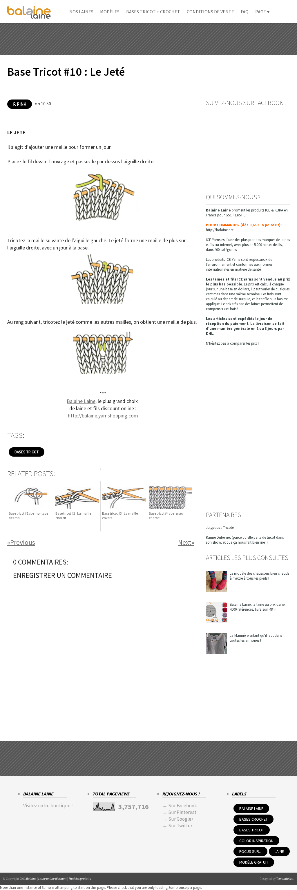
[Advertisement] (148, 39)
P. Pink (19, 104)
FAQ (245, 12)
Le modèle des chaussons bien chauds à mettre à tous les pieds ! (259, 576)
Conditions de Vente (210, 12)
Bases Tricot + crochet (153, 12)
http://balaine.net (219, 229)
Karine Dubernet (218, 537)
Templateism (284, 879)
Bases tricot (27, 451)
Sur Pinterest (182, 812)
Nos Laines (81, 12)
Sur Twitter (180, 825)
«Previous (21, 542)
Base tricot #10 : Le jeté (66, 71)
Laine (279, 851)
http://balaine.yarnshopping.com (103, 415)
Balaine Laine (81, 401)
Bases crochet (253, 819)
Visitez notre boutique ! (48, 805)
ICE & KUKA (274, 210)
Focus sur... (250, 851)
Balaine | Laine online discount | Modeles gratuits (58, 879)
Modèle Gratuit (253, 862)
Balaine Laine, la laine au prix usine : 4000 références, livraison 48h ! (258, 607)
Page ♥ (262, 12)
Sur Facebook (182, 805)
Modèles (109, 12)
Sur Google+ (181, 819)
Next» (186, 542)
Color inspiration (256, 840)
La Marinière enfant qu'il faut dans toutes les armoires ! (256, 638)
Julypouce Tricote (220, 527)
